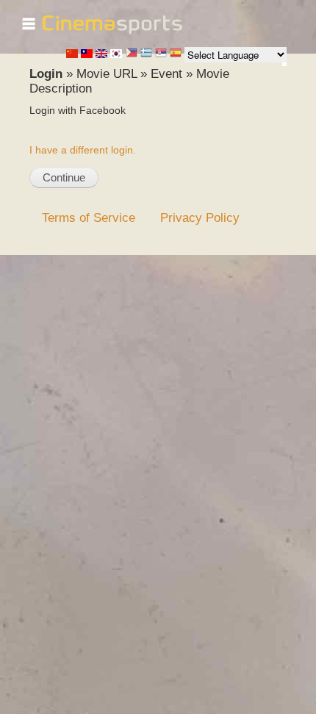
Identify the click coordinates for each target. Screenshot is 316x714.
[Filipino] (131, 54)
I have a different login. (82, 150)
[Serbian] (161, 54)
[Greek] (146, 54)
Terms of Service (88, 217)
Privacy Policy (200, 217)
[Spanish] (176, 54)
